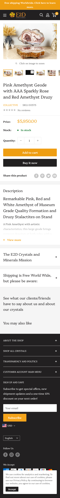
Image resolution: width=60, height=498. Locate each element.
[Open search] (41, 15)
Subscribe (15, 417)
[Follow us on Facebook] (5, 454)
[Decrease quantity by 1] (20, 140)
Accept (12, 489)
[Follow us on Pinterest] (17, 454)
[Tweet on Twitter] (48, 175)
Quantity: (9, 140)
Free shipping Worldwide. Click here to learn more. (30, 5)
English (9, 437)
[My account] (47, 15)
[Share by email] (54, 175)
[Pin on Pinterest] (42, 175)
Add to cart (30, 152)
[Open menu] (4, 15)
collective (10, 105)
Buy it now (30, 163)
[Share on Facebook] (36, 175)
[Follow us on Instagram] (11, 454)
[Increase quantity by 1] (37, 140)
